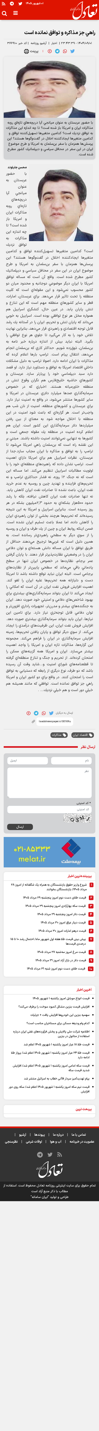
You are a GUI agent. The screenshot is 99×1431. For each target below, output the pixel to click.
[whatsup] (65, 51)
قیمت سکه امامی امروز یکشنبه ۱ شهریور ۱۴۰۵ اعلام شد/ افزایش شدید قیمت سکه (51, 1068)
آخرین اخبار (84, 990)
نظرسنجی (11, 1141)
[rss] (3, 3)
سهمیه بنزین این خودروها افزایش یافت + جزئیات (60, 1015)
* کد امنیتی (83, 803)
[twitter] (72, 51)
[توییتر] (20, 3)
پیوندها (39, 1134)
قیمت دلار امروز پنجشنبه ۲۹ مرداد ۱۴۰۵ (61, 914)
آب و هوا (55, 1141)
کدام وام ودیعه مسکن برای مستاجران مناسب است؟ (58, 1023)
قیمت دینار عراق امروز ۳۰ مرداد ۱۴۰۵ (63, 922)
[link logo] (82, 10)
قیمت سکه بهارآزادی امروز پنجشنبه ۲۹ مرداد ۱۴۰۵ (55, 906)
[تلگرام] (12, 4)
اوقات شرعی (34, 1141)
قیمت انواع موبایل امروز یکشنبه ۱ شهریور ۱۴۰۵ (61, 998)
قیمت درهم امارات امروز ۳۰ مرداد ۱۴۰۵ (62, 931)
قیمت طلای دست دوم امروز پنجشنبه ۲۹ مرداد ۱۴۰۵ (54, 898)
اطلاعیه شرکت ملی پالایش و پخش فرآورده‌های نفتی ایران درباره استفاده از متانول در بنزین (51, 1034)
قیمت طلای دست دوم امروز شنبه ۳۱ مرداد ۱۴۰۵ (56, 969)
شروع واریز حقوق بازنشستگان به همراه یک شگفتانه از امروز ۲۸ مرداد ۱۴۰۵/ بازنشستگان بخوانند (49, 887)
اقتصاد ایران (80, 735)
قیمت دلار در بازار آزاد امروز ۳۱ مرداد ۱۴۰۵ (60, 960)
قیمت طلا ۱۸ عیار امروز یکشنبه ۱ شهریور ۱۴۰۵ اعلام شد (57, 1044)
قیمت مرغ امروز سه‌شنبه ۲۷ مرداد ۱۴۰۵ (61, 952)
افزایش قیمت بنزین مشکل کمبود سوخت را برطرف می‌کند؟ (54, 1007)
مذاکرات (56, 735)
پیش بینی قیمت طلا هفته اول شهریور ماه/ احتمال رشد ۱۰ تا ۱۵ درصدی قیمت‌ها (48, 941)
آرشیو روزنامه (39, 43)
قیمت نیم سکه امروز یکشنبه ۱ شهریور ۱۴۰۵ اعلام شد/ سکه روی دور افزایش (49, 1089)
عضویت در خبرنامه (82, 1141)
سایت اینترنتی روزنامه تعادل (55, 1185)
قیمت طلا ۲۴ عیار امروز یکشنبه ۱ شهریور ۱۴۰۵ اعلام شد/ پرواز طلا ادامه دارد (50, 1055)
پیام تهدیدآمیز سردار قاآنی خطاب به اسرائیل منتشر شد (57, 1078)
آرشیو (22, 1134)
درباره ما (58, 1134)
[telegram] (57, 51)
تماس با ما (79, 1134)
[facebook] (49, 51)
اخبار (54, 43)
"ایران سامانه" (40, 1197)
